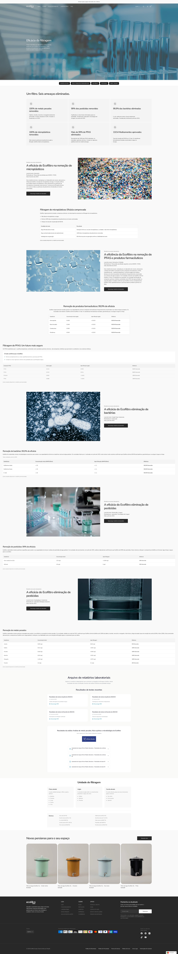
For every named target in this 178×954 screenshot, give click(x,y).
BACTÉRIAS (95, 83)
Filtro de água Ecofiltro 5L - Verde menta (37, 886)
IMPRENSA (81, 912)
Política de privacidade (103, 948)
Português (172, 952)
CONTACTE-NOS (94, 909)
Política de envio (126, 948)
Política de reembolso (91, 948)
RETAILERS (81, 907)
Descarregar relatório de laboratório (38, 193)
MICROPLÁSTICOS (64, 83)
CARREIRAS (81, 914)
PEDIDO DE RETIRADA (96, 914)
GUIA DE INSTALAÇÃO (67, 914)
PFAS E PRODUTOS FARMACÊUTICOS (80, 83)
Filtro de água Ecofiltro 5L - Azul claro (99, 886)
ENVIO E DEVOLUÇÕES (96, 912)
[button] (143, 7)
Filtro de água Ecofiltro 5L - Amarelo (67, 886)
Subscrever (145, 911)
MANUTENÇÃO (65, 912)
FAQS (91, 907)
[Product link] (41, 867)
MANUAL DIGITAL (95, 904)
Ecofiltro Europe (34, 948)
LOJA (62, 904)
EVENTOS (81, 909)
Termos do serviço (115, 948)
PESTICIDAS (104, 83)
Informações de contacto (146, 948)
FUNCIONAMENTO (66, 907)
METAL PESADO (114, 83)
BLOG (79, 904)
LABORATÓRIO (65, 909)
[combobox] (171, 952)
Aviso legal (135, 948)
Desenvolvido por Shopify (44, 948)
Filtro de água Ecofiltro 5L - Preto (129, 886)
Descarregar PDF (55, 704)
